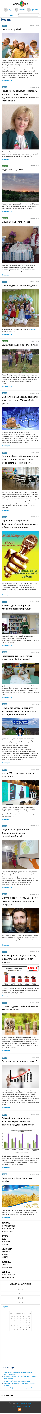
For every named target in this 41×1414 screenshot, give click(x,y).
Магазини (5, 1254)
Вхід (13, 15)
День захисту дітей (11, 29)
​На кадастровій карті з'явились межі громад (17, 1381)
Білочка (32, 329)
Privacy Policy (15, 1406)
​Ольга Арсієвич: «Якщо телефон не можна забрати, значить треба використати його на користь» (20, 459)
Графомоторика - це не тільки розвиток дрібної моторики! (17, 657)
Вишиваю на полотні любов (16, 221)
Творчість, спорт (7, 1231)
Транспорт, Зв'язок (8, 1277)
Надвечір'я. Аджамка (12, 169)
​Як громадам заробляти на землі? (19, 1061)
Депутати (5, 1264)
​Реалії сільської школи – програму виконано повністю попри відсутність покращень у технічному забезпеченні (20, 95)
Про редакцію (25, 1406)
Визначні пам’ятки (8, 1229)
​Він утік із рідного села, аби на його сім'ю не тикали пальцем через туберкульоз (20, 901)
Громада (35, 9)
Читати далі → (7, 80)
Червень (5, 1307)
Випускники (6, 1241)
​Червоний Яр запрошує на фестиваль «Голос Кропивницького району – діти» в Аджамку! (20, 524)
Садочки (5, 1244)
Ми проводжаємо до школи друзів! (19, 285)
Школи (4, 1239)
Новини (21, 9)
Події (10, 9)
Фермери (5, 1257)
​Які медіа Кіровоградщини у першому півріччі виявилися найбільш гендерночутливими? (18, 1121)
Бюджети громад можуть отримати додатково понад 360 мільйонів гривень (20, 400)
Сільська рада (7, 1267)
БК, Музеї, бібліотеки (8, 1226)
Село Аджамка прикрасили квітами (20, 344)
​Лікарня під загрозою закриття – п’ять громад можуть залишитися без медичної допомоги (19, 711)
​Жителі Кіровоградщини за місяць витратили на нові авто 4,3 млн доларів (19, 958)
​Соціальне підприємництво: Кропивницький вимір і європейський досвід (16, 833)
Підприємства (6, 1252)
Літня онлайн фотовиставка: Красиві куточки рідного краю (21, 1388)
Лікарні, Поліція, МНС (8, 1274)
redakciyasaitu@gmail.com (23, 1403)
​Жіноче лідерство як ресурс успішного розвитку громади (16, 607)
